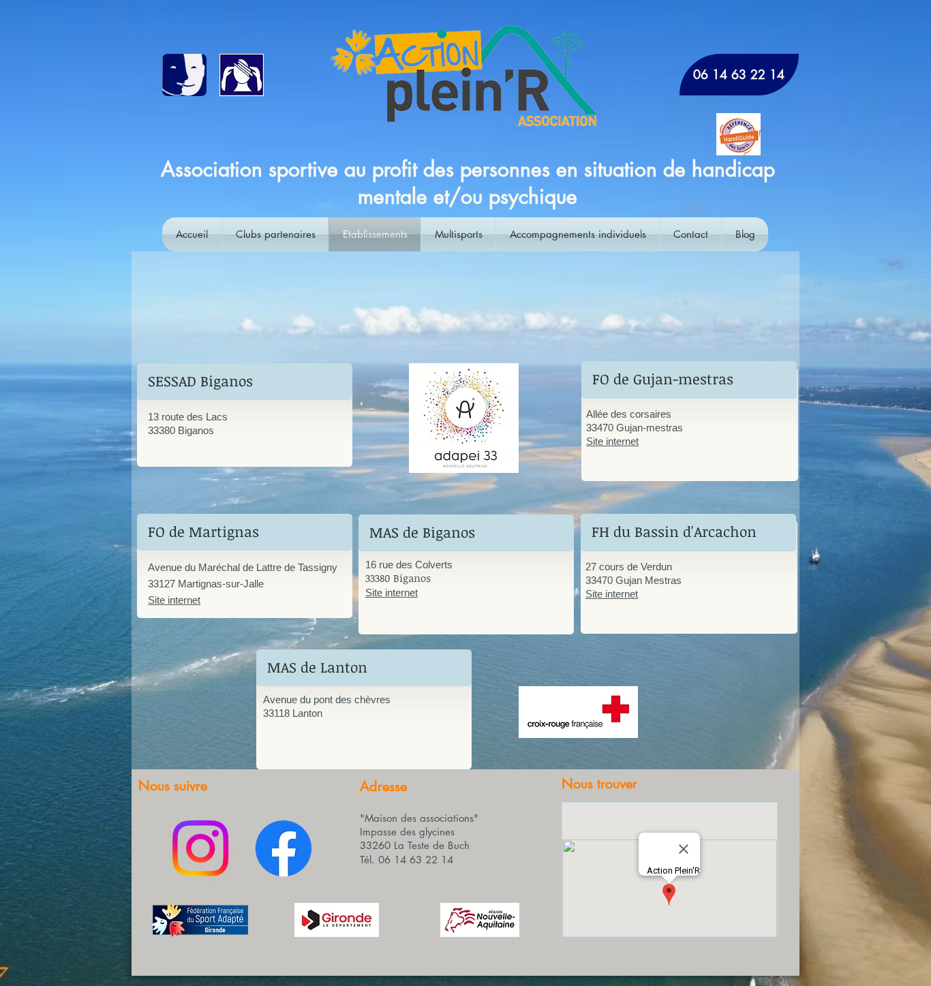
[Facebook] (283, 848)
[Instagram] (200, 848)
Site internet (174, 600)
